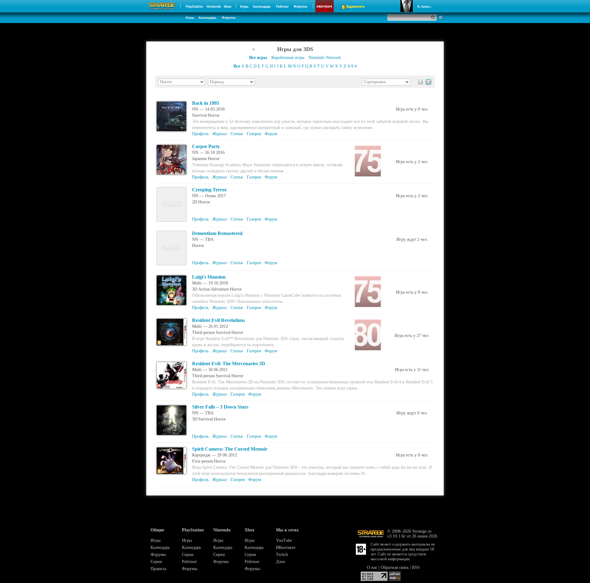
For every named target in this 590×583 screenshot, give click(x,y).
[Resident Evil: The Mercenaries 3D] (171, 388)
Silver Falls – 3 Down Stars (220, 406)
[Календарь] (261, 6)
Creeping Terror (209, 189)
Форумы (158, 554)
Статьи (236, 133)
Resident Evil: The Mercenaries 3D (228, 363)
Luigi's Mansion (209, 277)
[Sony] (194, 6)
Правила (158, 568)
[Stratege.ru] (162, 6)
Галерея (254, 133)
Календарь (160, 547)
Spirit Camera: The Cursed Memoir (229, 449)
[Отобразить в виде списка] (428, 82)
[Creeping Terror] (171, 220)
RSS (416, 567)
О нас (372, 567)
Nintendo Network (325, 57)
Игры (155, 540)
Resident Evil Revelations (218, 320)
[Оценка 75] (367, 161)
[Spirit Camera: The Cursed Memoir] (171, 474)
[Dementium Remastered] (171, 264)
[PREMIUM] (324, 6)
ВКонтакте (285, 547)
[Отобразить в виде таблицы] (420, 82)
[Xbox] (228, 6)
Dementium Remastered (217, 233)
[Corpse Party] (171, 174)
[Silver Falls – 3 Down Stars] (171, 435)
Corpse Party (206, 146)
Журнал (219, 133)
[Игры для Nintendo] (253, 49)
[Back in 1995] (171, 131)
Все (237, 66)
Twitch (282, 554)
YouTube (284, 540)
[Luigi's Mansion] (171, 305)
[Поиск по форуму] (440, 17)
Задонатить (355, 7)
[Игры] (244, 6)
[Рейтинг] (282, 6)
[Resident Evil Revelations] (171, 345)
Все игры (258, 57)
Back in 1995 (205, 103)
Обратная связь (395, 567)
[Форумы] (301, 6)
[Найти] (434, 17)
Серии (156, 561)
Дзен (280, 561)
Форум (271, 133)
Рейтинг (189, 561)
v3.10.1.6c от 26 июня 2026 (412, 536)
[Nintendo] (214, 6)
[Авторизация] (417, 6)
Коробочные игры (287, 57)
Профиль (200, 133)
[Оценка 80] (367, 335)
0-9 (350, 66)
